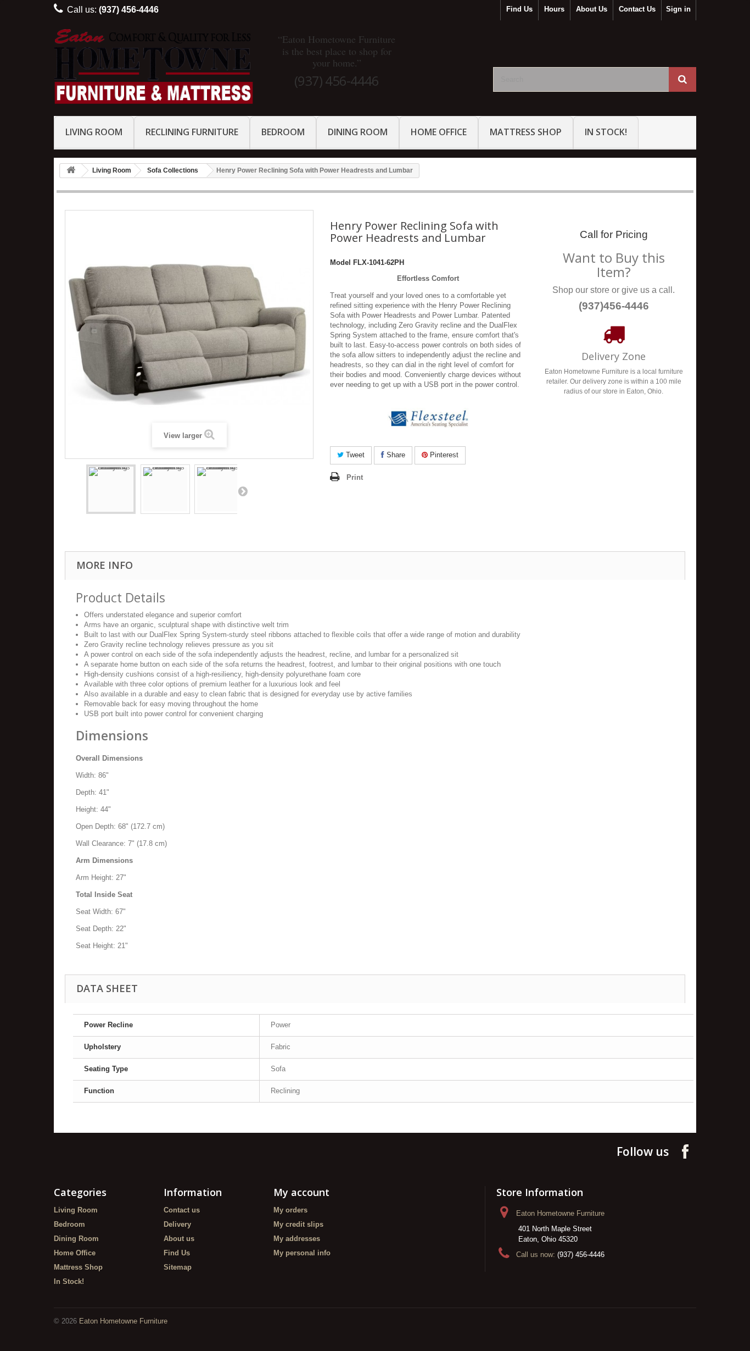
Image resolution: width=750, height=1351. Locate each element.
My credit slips (298, 1224)
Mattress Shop (526, 132)
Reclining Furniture (191, 132)
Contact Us (637, 9)
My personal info (302, 1253)
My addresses (296, 1238)
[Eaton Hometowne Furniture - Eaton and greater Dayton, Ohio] (155, 67)
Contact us (182, 1210)
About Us (591, 9)
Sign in (678, 9)
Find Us (519, 9)
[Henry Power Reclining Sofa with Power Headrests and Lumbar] (111, 489)
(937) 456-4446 (336, 80)
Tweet (354, 455)
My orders (290, 1210)
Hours (554, 9)
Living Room (93, 132)
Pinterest (443, 455)
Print (354, 477)
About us (179, 1238)
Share (394, 455)
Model (340, 262)
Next (242, 490)
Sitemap (178, 1267)
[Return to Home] (70, 171)
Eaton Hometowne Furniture (123, 1321)
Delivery (177, 1224)
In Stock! (606, 132)
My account (301, 1192)
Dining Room (358, 132)
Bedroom (283, 132)
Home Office (439, 132)
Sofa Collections (172, 170)
